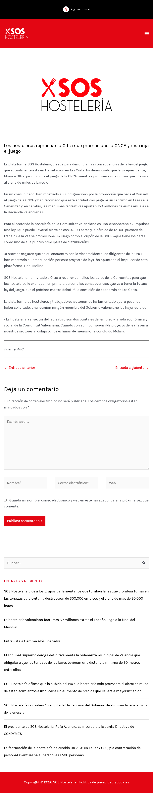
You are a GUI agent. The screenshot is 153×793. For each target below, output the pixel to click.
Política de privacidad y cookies (103, 782)
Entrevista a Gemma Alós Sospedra (32, 641)
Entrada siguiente (132, 367)
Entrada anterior (19, 367)
